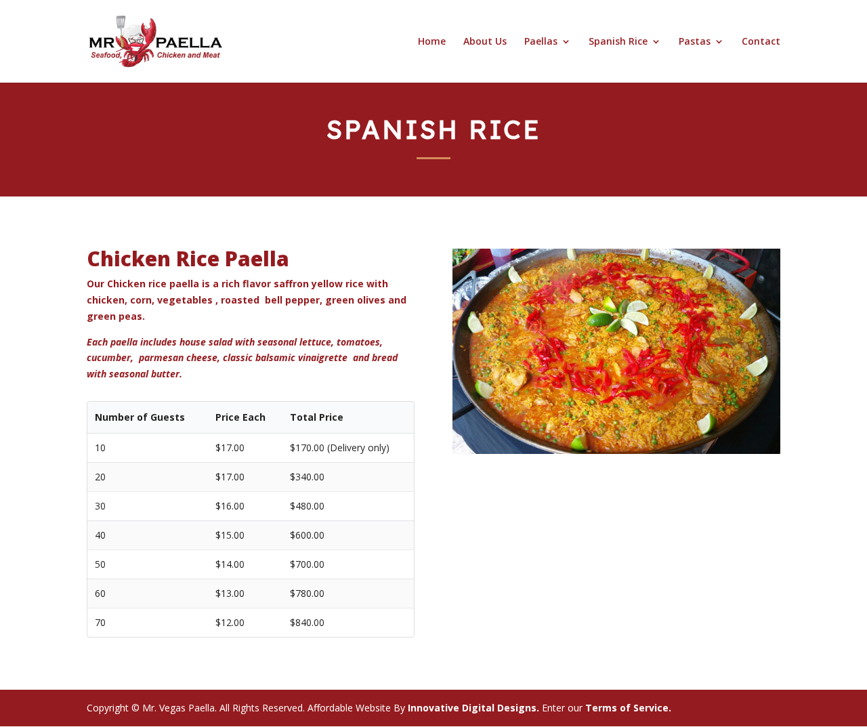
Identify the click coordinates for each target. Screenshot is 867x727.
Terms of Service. (628, 707)
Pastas (695, 42)
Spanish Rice (618, 42)
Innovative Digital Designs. (472, 707)
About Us (485, 42)
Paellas (540, 42)
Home (432, 42)
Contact (761, 42)
